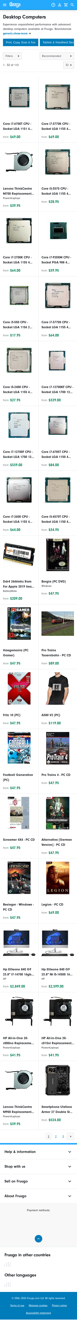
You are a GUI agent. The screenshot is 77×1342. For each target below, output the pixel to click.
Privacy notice (59, 1305)
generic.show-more (15, 33)
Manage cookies (38, 1305)
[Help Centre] (53, 5)
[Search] (72, 5)
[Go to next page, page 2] (70, 1136)
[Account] (59, 5)
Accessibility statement (38, 1313)
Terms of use (17, 1305)
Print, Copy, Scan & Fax (20, 42)
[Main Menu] (4, 5)
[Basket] (66, 5)
